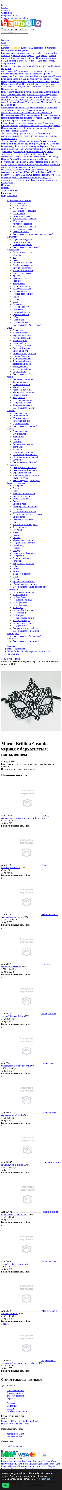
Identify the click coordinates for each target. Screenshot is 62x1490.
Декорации (22, 50)
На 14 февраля (42, 172)
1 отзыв (5, 1324)
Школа (43, 164)
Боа (44, 71)
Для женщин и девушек (22, 55)
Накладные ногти (29, 81)
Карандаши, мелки (42, 92)
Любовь (46, 154)
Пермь (51, 1466)
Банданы (38, 71)
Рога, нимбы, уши (10, 86)
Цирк (37, 164)
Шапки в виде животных (35, 128)
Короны (5, 125)
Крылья (57, 76)
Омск (45, 1466)
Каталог (5, 48)
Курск (57, 1463)
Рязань (14, 1469)
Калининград (24, 1463)
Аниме (43, 141)
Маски (52, 48)
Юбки (39, 86)
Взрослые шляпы (17, 123)
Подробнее (44, 1478)
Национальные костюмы (34, 156)
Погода (13, 159)
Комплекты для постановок (44, 136)
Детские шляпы (34, 123)
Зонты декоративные (23, 76)
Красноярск (48, 1463)
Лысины (25, 79)
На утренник (24, 180)
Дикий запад (54, 149)
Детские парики (35, 118)
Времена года (8, 146)
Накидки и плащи (51, 79)
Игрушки (20, 154)
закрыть (5, 188)
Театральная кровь (33, 99)
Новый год (52, 156)
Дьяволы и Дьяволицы (12, 151)
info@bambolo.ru (20, 18)
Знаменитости (8, 154)
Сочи (54, 1469)
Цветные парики (27, 120)
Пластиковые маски (11, 115)
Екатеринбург (49, 1461)
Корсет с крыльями (43, 76)
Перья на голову (40, 84)
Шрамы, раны (8, 105)
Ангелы (35, 141)
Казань (13, 1463)
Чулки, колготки (27, 86)
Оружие (12, 84)
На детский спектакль (23, 169)
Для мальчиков (45, 53)
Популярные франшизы (29, 159)
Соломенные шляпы (29, 125)
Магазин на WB (15, 1436)
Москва (5, 1466)
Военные (54, 143)
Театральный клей (16, 102)
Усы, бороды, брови (51, 102)
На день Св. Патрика (31, 175)
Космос (29, 154)
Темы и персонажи (10, 141)
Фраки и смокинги (24, 164)
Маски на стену (9, 138)
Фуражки (55, 125)
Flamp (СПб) (18, 1421)
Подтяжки (54, 84)
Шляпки (24, 130)
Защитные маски (38, 107)
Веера (50, 71)
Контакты (12, 1406)
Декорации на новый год (25, 133)
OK (5, 1485)
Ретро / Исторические (39, 162)
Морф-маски (46, 112)
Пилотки (14, 125)
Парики (5, 50)
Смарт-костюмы (9, 63)
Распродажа (7, 182)
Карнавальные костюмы (13, 53)
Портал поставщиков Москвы (16, 1423)
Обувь (4, 84)
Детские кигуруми (41, 66)
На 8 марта (15, 175)
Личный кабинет (9, 190)
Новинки (5, 185)
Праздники (6, 169)
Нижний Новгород (18, 1466)
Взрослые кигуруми (22, 66)
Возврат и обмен (15, 1393)
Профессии (46, 159)
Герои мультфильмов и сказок (33, 149)
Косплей (37, 154)
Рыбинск (5, 1469)
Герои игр (45, 146)
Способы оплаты (15, 1390)
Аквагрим (12, 92)
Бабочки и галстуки (23, 71)
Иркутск (5, 1463)
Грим (46, 48)
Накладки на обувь (10, 81)
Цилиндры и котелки (11, 128)
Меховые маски (31, 112)
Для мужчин (41, 55)
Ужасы (11, 164)
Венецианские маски (18, 107)
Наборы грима (19, 94)
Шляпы (13, 50)
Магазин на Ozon (15, 1434)
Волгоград (27, 1461)
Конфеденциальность (17, 1411)
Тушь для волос (33, 102)
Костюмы (26, 48)
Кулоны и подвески (10, 79)
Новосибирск (35, 1466)
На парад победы (39, 177)
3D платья (40, 58)
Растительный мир (10, 162)
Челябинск (6, 13)
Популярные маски (30, 115)
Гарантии (11, 1398)
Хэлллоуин (15, 48)
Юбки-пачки (49, 86)
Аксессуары (37, 48)
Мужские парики (9, 120)
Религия (24, 162)
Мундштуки (36, 79)
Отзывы (11, 1403)
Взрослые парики (18, 118)
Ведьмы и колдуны (21, 143)
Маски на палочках (17, 110)
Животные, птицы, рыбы (40, 151)
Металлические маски (12, 112)
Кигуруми (6, 66)
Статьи (10, 1408)
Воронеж (37, 1461)
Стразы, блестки (15, 99)
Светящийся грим (15, 97)
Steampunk (25, 141)
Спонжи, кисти (32, 97)
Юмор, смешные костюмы (23, 167)
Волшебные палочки (11, 73)
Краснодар (36, 1463)
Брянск (4, 1461)
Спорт (4, 164)
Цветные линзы (9, 89)
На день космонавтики (19, 177)
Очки (19, 84)
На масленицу (42, 169)
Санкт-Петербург (33, 1469)
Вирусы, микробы (40, 143)
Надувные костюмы (45, 60)
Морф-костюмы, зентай (23, 60)
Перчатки (27, 84)
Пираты (5, 159)
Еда (26, 151)
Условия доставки (16, 1395)
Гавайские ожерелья (32, 73)
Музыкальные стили (11, 156)
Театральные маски (50, 115)
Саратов (47, 1469)
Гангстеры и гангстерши (27, 146)
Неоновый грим (35, 94)
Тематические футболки (22, 58)
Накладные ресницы (48, 81)
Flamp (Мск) (32, 1421)
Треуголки (45, 125)
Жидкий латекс (24, 92)
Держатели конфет (21, 136)
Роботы (54, 162)
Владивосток (15, 1461)
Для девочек (32, 53)
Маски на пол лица (36, 110)
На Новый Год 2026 (24, 172)
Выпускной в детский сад (44, 180)
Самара (21, 1469)
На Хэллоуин (48, 175)
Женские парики (52, 118)
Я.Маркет (6, 1421)
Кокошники (48, 123)
